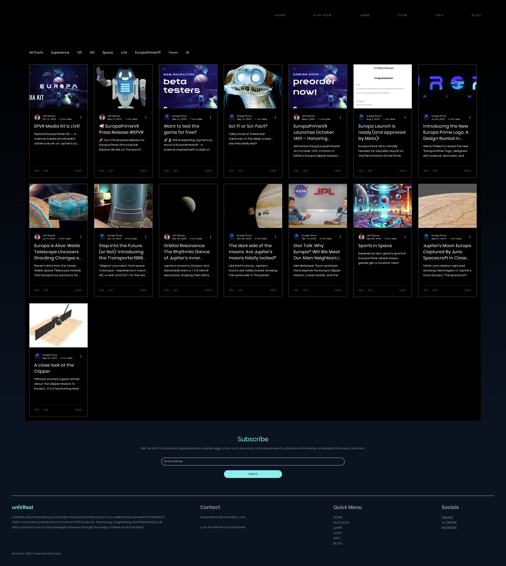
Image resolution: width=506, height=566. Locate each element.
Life (124, 52)
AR (92, 52)
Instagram (449, 527)
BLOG (337, 543)
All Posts (36, 52)
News (173, 52)
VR (79, 52)
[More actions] (82, 117)
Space (107, 52)
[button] (364, 15)
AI (187, 52)
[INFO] (419, 538)
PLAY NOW (341, 522)
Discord (447, 517)
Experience (60, 52)
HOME (337, 517)
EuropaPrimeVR (148, 52)
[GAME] (419, 527)
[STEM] (419, 533)
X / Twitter (449, 522)
